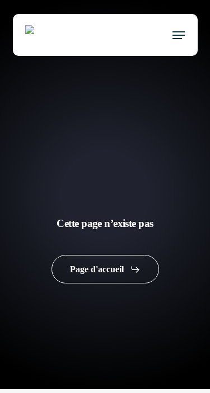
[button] (178, 35)
